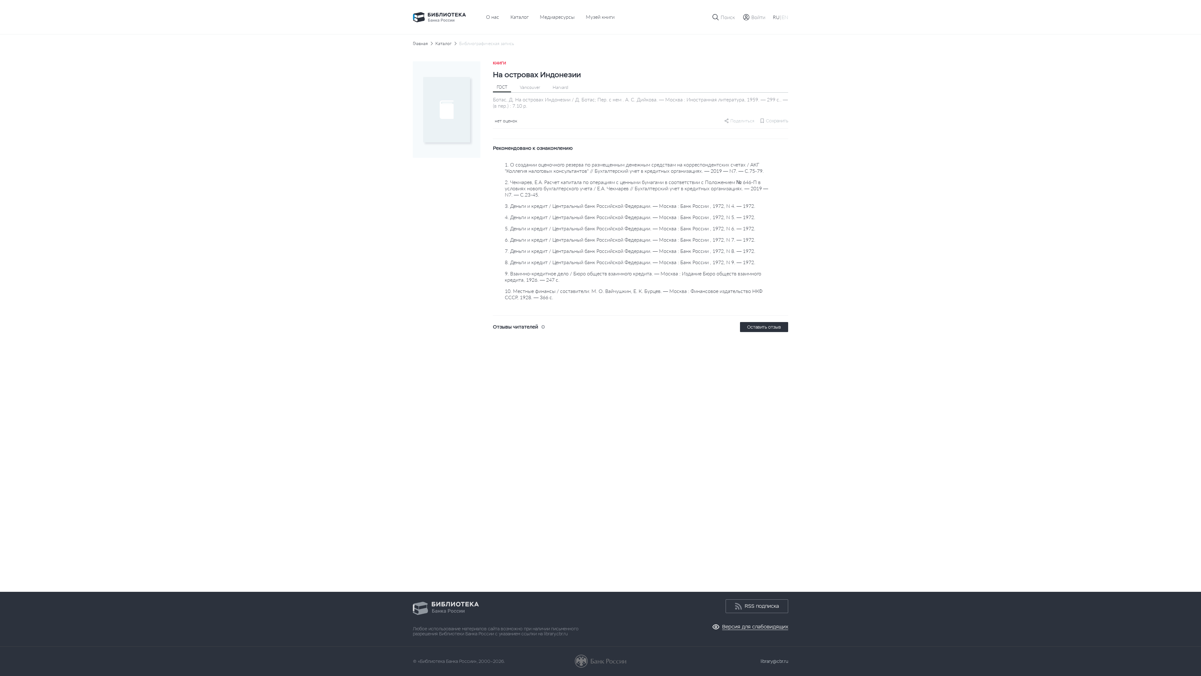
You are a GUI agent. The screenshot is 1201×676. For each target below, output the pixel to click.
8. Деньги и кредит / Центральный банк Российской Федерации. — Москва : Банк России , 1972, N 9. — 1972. (630, 262)
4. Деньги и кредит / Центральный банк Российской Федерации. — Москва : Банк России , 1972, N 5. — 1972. (630, 217)
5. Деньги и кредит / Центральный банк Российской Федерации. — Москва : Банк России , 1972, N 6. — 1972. (630, 228)
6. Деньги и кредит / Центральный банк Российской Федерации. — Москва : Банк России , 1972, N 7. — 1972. (630, 240)
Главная (420, 43)
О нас (492, 17)
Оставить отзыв (764, 327)
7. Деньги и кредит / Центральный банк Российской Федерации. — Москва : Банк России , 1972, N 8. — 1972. (630, 251)
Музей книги (600, 17)
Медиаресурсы (557, 17)
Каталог (519, 17)
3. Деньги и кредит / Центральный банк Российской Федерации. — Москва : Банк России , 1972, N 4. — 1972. (630, 206)
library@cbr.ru (774, 661)
